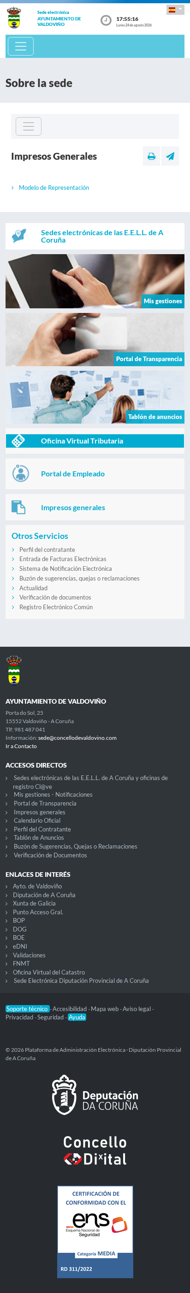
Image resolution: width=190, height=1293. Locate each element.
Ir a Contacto (21, 746)
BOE (19, 937)
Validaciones (29, 955)
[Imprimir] (151, 156)
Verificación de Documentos (50, 855)
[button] (175, 9)
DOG (20, 929)
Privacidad (20, 1017)
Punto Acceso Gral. (38, 912)
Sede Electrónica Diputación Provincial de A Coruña (81, 980)
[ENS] (95, 1239)
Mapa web (105, 1008)
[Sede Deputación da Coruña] (95, 1102)
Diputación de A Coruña (44, 895)
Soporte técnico (27, 1008)
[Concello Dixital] (95, 1158)
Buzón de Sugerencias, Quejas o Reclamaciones (75, 846)
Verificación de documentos (55, 597)
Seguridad (51, 1017)
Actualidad (33, 588)
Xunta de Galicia (34, 903)
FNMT (21, 963)
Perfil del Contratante (42, 829)
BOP (19, 920)
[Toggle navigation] (21, 46)
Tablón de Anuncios (39, 837)
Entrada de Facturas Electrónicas (63, 558)
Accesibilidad (70, 1008)
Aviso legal (137, 1008)
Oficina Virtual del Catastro (49, 972)
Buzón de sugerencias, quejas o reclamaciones (79, 578)
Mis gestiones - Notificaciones (53, 794)
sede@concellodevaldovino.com (77, 737)
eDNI (20, 946)
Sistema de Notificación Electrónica (65, 568)
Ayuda (77, 1017)
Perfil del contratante (47, 549)
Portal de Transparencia (45, 803)
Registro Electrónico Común (56, 607)
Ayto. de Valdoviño (37, 886)
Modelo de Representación (54, 187)
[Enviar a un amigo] (170, 156)
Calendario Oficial (37, 820)
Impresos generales (39, 812)
